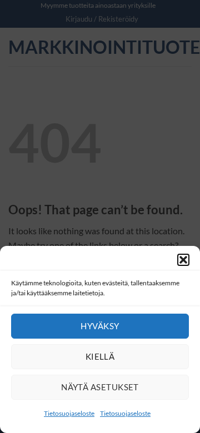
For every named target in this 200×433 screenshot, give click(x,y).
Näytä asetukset (100, 387)
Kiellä (100, 356)
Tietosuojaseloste (69, 413)
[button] (183, 259)
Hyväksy (100, 326)
